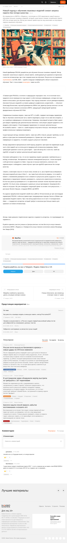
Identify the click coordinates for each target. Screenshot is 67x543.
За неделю (52, 340)
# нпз (5, 371)
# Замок (14, 396)
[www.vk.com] (49, 538)
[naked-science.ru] (64, 538)
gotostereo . (9, 451)
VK (54, 271)
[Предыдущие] (58, 490)
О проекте (55, 506)
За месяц (61, 340)
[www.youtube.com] (53, 538)
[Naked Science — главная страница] (10, 2)
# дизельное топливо (34, 369)
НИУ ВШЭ (18, 317)
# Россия (10, 371)
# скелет (35, 396)
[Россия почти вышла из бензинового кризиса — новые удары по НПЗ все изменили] (57, 354)
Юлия (16, 332)
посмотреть (26, 82)
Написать (53, 2)
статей (60, 238)
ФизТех (16, 6)
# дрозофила (24, 421)
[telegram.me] (60, 538)
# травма (17, 398)
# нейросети (47, 25)
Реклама (62, 506)
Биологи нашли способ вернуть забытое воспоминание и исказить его (20, 406)
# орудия (20, 396)
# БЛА (25, 369)
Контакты (48, 506)
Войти (62, 2)
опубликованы (7, 80)
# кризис (43, 369)
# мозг (31, 421)
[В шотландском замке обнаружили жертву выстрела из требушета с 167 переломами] (57, 384)
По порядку (60, 431)
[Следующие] (63, 490)
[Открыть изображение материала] (33, 47)
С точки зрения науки (9, 369)
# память (55, 25)
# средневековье (8, 398)
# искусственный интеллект (35, 25)
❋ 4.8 (31, 13)
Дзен (33, 271)
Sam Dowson (9, 463)
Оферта (41, 506)
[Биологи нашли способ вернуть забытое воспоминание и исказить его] (57, 411)
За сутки (45, 340)
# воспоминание (15, 421)
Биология (6, 421)
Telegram (13, 271)
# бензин (19, 369)
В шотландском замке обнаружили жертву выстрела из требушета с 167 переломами (25, 379)
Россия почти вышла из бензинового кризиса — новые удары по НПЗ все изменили (23, 348)
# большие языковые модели (18, 25)
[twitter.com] (46, 538)
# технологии (7, 27)
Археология (7, 396)
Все (28, 304)
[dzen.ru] (56, 538)
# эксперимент (8, 423)
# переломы (27, 396)
